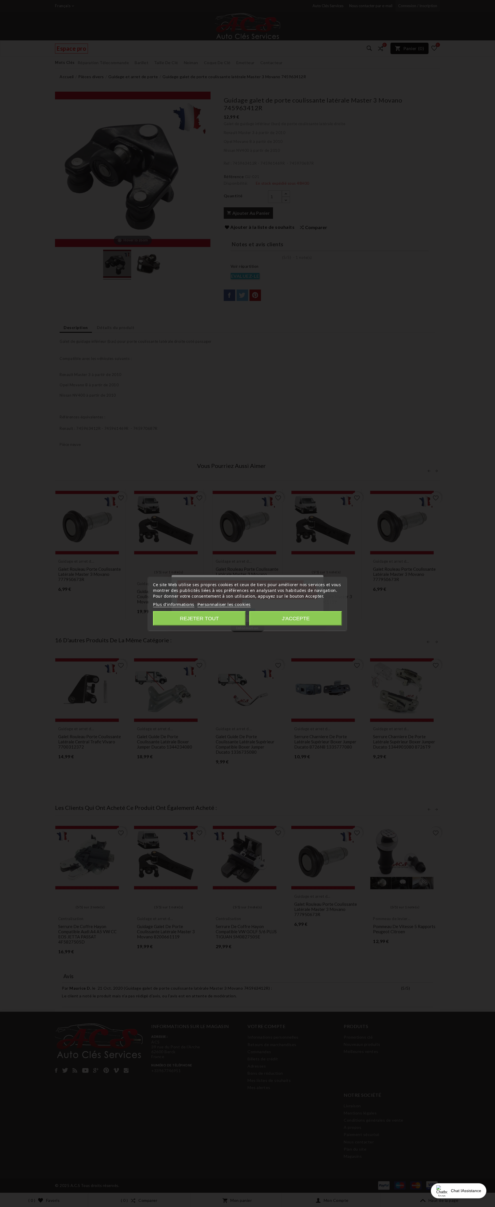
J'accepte (296, 618)
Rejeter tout (199, 618)
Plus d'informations (173, 604)
